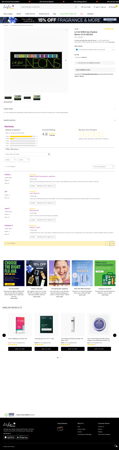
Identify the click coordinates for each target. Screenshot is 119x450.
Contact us (101, 426)
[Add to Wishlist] (66, 30)
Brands (19, 14)
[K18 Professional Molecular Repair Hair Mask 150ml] (73, 324)
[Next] (66, 60)
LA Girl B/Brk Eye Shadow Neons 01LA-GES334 (21, 25)
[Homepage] (8, 7)
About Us (81, 423)
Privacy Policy (81, 429)
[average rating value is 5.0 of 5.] (65, 344)
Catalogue (90, 14)
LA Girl (76, 29)
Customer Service (103, 423)
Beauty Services (44, 14)
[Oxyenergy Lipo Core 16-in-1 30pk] (46, 324)
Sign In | (98, 7)
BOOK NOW (14, 298)
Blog (54, 14)
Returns (100, 429)
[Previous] (4, 335)
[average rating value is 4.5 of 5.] (39, 344)
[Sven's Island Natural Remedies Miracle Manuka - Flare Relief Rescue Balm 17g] (99, 324)
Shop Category (8, 14)
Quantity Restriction (9, 120)
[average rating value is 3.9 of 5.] (92, 344)
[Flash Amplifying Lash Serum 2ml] (20, 324)
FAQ (79, 426)
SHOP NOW (59, 296)
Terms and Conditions (104, 434)
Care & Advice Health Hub (68, 14)
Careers (80, 432)
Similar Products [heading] (12, 307)
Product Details (8, 109)
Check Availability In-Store (83, 69)
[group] (20, 332)
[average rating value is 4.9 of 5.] (13, 344)
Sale (81, 14)
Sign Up (103, 7)
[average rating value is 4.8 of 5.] (109, 29)
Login (76, 76)
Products (5, 25)
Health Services (30, 14)
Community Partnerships (85, 434)
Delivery (100, 432)
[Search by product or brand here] (76, 7)
